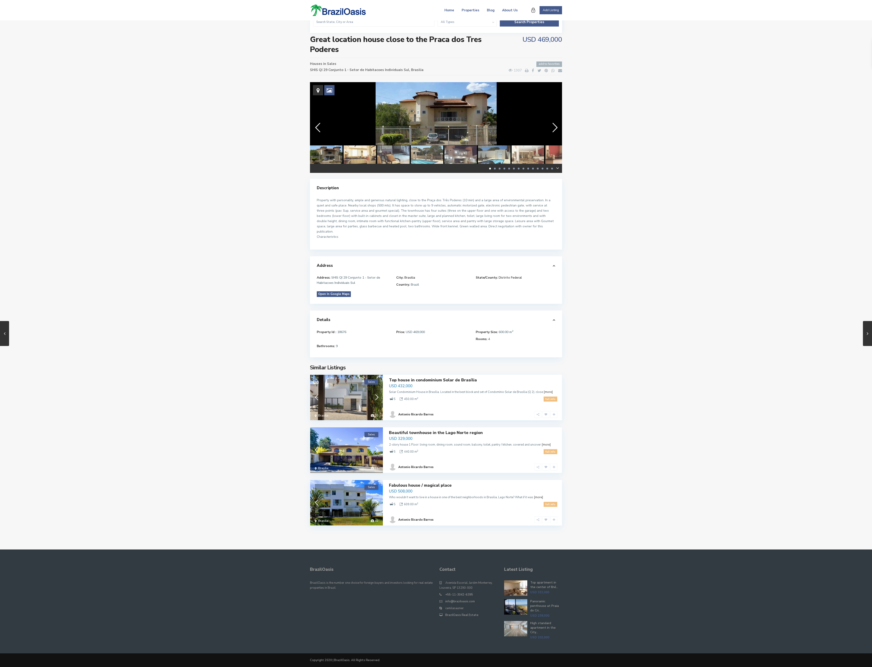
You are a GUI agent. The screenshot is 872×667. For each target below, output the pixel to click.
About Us (510, 10)
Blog (491, 10)
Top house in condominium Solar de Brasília (433, 380)
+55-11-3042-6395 (459, 595)
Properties (470, 10)
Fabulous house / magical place (420, 485)
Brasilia (417, 70)
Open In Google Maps (333, 294)
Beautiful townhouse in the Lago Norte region (436, 432)
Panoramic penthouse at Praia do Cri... (544, 606)
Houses (316, 63)
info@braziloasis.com (460, 601)
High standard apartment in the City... (543, 627)
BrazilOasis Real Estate (461, 615)
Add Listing (551, 10)
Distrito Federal (510, 277)
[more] (548, 392)
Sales (331, 63)
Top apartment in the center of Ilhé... (544, 584)
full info (550, 399)
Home (449, 10)
